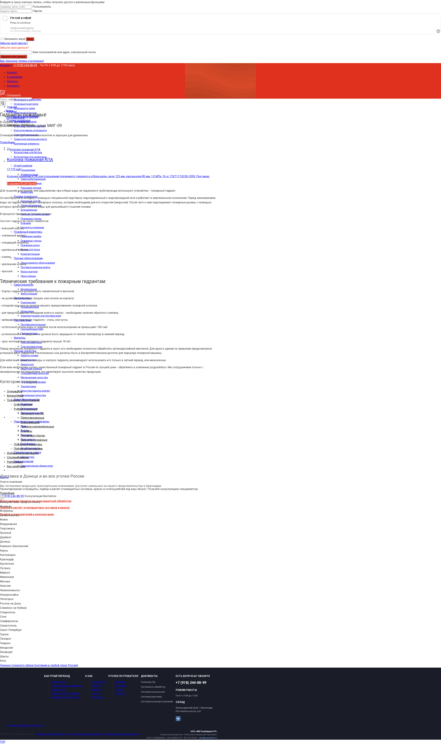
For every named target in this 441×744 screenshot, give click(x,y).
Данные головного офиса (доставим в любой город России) (39, 665)
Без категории (16, 466)
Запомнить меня (14, 39)
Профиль (120, 682)
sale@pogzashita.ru (208, 738)
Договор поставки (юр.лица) (84, 734)
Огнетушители (23, 404)
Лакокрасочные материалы (66, 685)
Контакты (97, 697)
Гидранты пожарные (34, 440)
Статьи (96, 693)
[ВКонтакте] (178, 718)
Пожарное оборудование (23, 400)
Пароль (37, 11)
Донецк (5, 65)
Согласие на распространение (157, 701)
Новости (96, 689)
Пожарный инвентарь (28, 444)
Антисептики (15, 395)
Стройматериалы (18, 457)
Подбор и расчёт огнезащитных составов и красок (35, 507)
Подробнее (7, 142)
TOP (2, 741)
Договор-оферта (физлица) (50, 734)
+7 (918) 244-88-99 (25, 65)
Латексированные (32, 417)
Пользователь (42, 6)
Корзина (120, 693)
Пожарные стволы (33, 435)
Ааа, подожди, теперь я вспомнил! (22, 61)
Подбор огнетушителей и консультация (27, 514)
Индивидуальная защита (23, 453)
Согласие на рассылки (153, 692)
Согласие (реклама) (151, 696)
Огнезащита (14, 391)
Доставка (120, 685)
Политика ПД (148, 682)
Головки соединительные (37, 426)
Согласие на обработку (153, 687)
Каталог (96, 685)
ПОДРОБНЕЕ (28, 183)
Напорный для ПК (32, 413)
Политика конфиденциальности (25, 725)
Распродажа (15, 462)
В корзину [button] (13, 183)
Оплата (119, 689)
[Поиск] (3, 103)
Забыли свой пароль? (14, 43)
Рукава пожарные (25, 409)
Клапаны (26, 431)
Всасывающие (30, 422)
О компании (98, 682)
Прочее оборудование (28, 448)
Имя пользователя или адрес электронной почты (64, 52)
